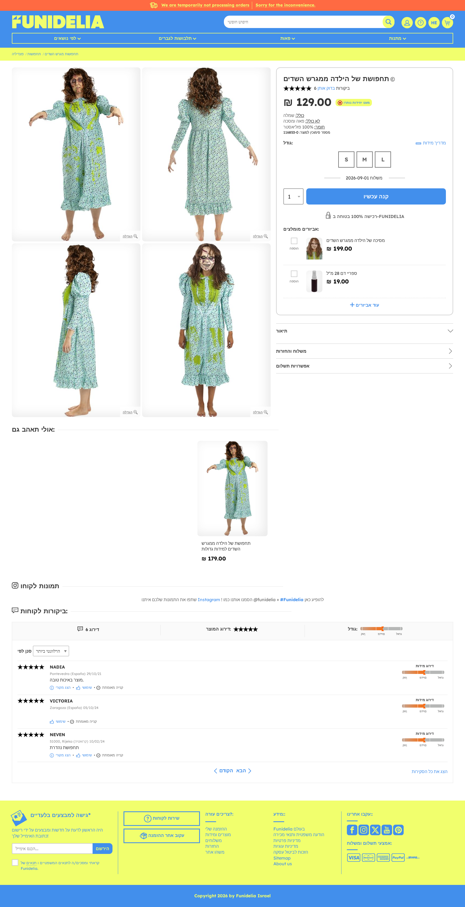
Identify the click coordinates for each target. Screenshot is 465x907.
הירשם (102, 848)
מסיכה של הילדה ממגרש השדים (355, 240)
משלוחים (213, 840)
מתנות (395, 38)
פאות (285, 38)
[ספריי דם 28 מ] (314, 281)
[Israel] (352, 830)
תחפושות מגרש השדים (61, 54)
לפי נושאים (65, 38)
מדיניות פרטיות (287, 840)
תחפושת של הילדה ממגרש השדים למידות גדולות (226, 546)
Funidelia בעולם (289, 829)
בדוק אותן (326, 88)
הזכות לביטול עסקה (290, 852)
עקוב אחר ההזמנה (165, 835)
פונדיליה (18, 54)
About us (282, 863)
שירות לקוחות (165, 818)
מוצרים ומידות (218, 834)
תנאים (31, 862)
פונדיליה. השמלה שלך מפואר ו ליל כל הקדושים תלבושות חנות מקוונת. (58, 21)
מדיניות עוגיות (285, 846)
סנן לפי (24, 651)
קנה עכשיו (376, 196)
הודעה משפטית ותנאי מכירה (298, 834)
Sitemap (282, 858)
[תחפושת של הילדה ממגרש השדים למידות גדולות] (233, 488)
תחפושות (34, 54)
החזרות (212, 846)
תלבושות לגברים (175, 38)
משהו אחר (214, 852)
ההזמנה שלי (216, 829)
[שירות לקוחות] (420, 22)
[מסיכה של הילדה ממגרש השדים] (314, 248)
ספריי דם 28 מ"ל (341, 273)
